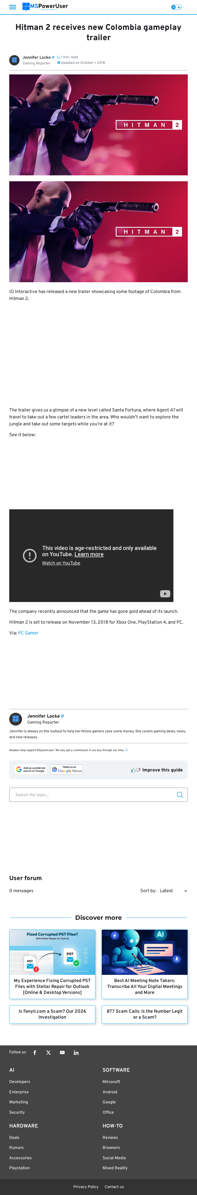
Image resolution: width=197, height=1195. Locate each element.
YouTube (62, 1052)
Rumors (16, 1147)
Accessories (20, 1158)
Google (109, 1102)
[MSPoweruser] (45, 7)
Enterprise (19, 1092)
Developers (19, 1082)
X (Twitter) (48, 1052)
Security (17, 1112)
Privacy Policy (85, 1187)
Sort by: (148, 891)
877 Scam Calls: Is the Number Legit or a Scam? (145, 1014)
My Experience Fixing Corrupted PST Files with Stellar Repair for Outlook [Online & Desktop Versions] (52, 987)
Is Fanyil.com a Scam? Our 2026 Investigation (52, 1014)
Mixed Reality (115, 1168)
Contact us (114, 1187)
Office (108, 1112)
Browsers (111, 1147)
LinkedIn (76, 1052)
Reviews (110, 1137)
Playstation (19, 1168)
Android (110, 1092)
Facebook (34, 1052)
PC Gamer (28, 633)
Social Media (114, 1158)
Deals (14, 1137)
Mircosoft (111, 1082)
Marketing (18, 1102)
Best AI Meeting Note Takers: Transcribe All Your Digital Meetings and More (144, 987)
